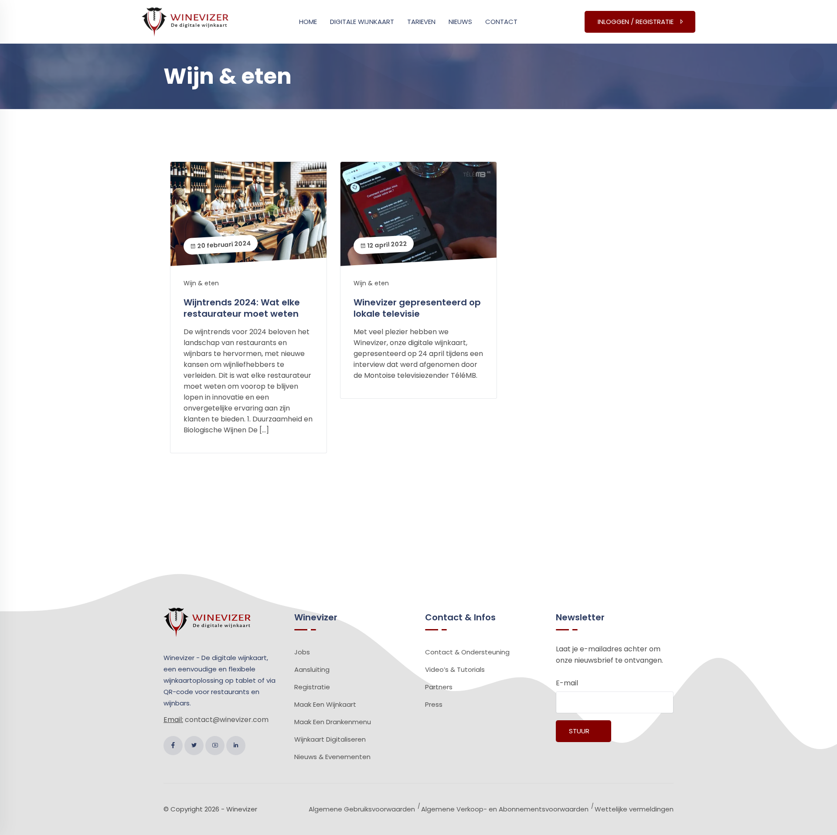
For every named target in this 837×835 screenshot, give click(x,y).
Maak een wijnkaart (325, 704)
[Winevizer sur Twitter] (194, 745)
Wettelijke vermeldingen (634, 809)
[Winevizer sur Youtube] (215, 745)
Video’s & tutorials (455, 669)
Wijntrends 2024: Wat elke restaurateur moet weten (242, 308)
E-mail (567, 683)
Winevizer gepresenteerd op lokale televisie (417, 308)
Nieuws (460, 21)
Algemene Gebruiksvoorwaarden (362, 809)
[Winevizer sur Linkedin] (235, 745)
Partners (439, 686)
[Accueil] (185, 21)
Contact (501, 21)
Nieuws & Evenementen (332, 756)
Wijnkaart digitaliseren (330, 739)
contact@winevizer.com (227, 720)
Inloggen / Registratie (636, 21)
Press (433, 704)
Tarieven (421, 21)
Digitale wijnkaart (362, 21)
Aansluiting (312, 669)
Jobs (302, 652)
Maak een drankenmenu (332, 721)
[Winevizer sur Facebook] (173, 745)
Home (308, 21)
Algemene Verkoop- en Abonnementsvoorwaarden (505, 809)
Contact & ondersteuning (467, 652)
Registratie (312, 686)
